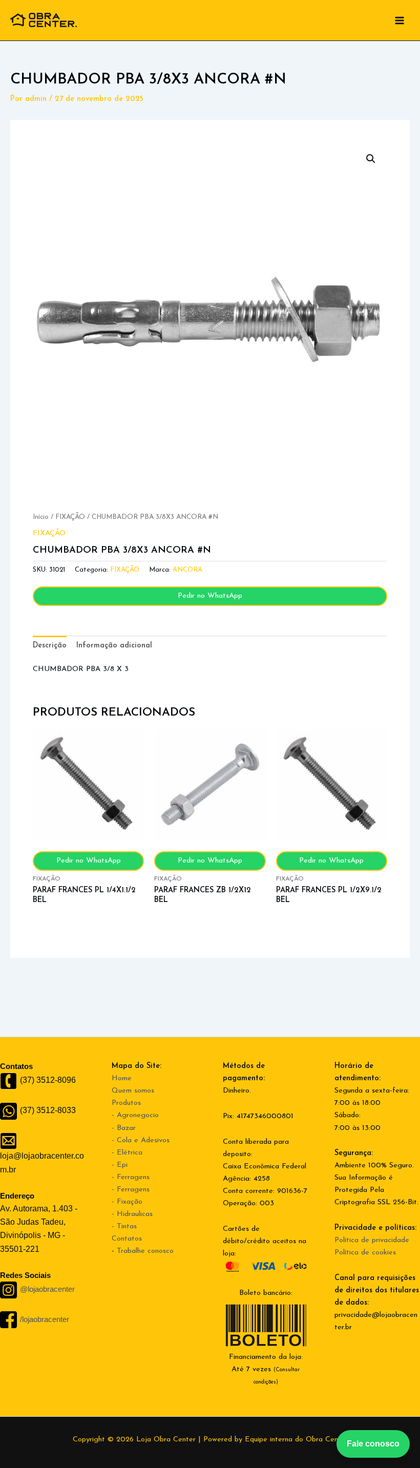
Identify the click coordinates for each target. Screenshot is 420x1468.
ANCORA (187, 570)
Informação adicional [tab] (114, 645)
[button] (371, 159)
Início (41, 517)
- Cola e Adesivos (141, 1140)
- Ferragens (131, 1177)
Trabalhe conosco (145, 1251)
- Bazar (124, 1128)
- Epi (120, 1165)
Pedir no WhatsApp (210, 596)
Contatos (127, 1239)
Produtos (126, 1103)
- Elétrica (127, 1153)
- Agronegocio (135, 1115)
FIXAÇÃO (70, 517)
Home (122, 1078)
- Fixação (127, 1202)
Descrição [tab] (50, 645)
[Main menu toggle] (399, 20)
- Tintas (124, 1226)
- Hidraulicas (132, 1214)
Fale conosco (373, 1443)
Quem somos (133, 1091)
